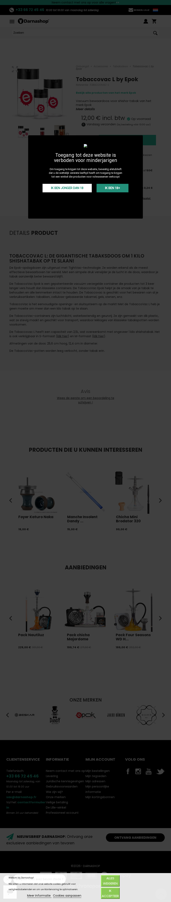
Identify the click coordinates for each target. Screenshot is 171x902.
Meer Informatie (39, 895)
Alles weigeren (110, 881)
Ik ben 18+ (112, 188)
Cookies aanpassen (67, 895)
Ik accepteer (110, 893)
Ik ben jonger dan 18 (67, 188)
